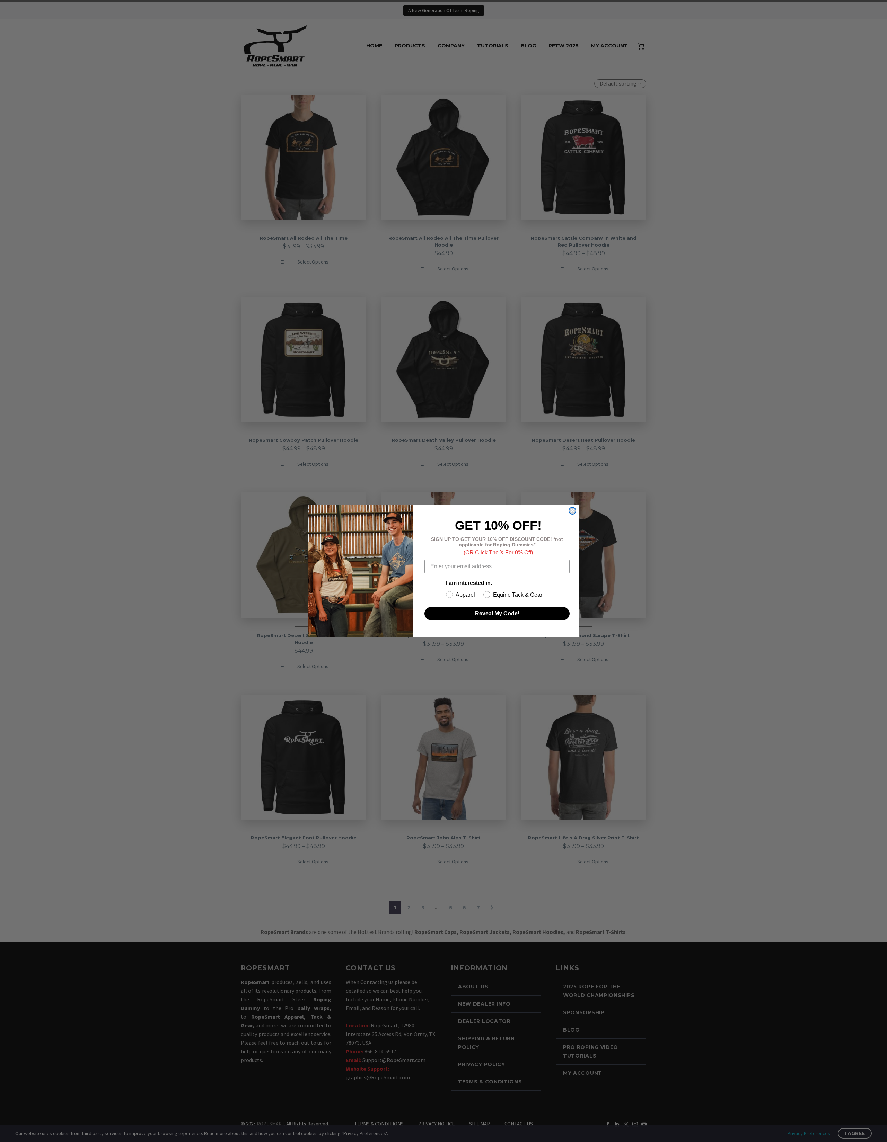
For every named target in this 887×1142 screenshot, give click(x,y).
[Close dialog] (572, 510)
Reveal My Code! (497, 613)
